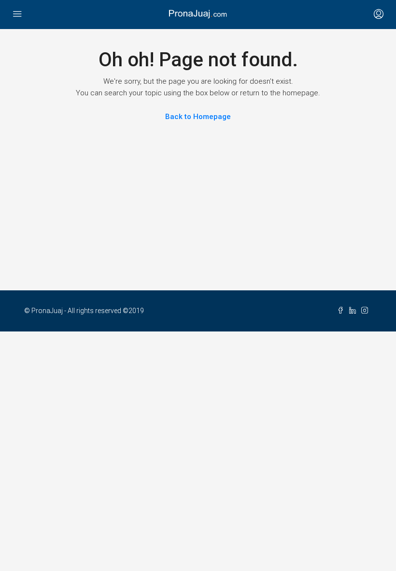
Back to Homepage (198, 116)
